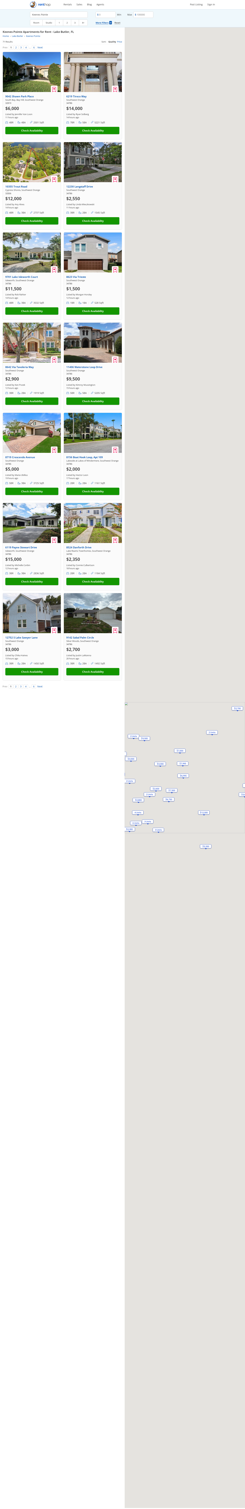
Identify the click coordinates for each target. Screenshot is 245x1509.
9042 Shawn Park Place (19, 96)
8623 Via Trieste (76, 276)
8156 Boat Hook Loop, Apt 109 (84, 457)
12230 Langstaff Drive (79, 186)
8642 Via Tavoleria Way (19, 367)
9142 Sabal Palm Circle (80, 637)
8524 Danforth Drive (79, 547)
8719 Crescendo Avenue (20, 457)
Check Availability (32, 130)
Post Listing (196, 4)
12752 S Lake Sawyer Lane (21, 637)
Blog (89, 4)
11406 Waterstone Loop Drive (84, 367)
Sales (79, 4)
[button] (129, 781)
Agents (100, 4)
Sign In (211, 4)
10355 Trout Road (16, 186)
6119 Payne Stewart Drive (21, 547)
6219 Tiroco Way (76, 96)
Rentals (68, 4)
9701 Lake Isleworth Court (21, 276)
